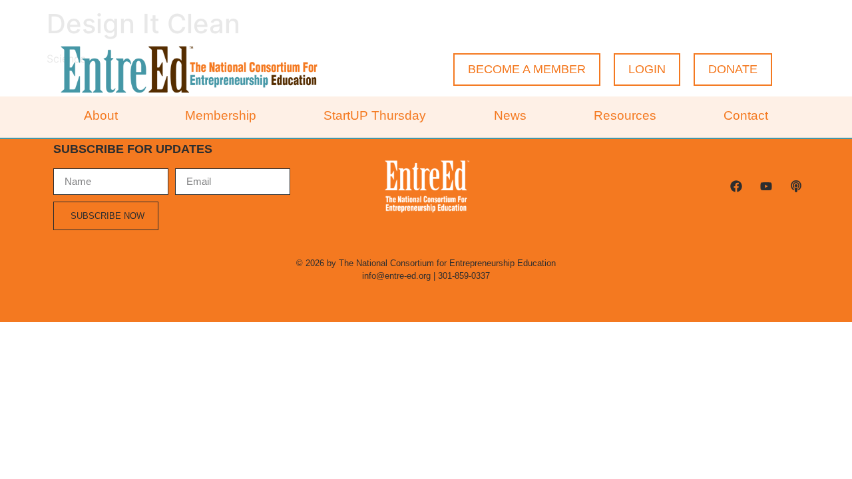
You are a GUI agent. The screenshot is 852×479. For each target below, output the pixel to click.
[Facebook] (736, 186)
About (101, 115)
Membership (220, 115)
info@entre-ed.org (396, 276)
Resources (625, 115)
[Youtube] (765, 186)
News (510, 115)
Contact (746, 115)
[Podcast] (795, 186)
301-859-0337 (464, 276)
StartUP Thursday (374, 115)
